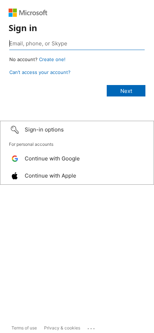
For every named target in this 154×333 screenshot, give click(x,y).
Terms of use (24, 327)
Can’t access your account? (40, 72)
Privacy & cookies (62, 327)
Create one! (52, 59)
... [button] (91, 326)
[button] (77, 129)
